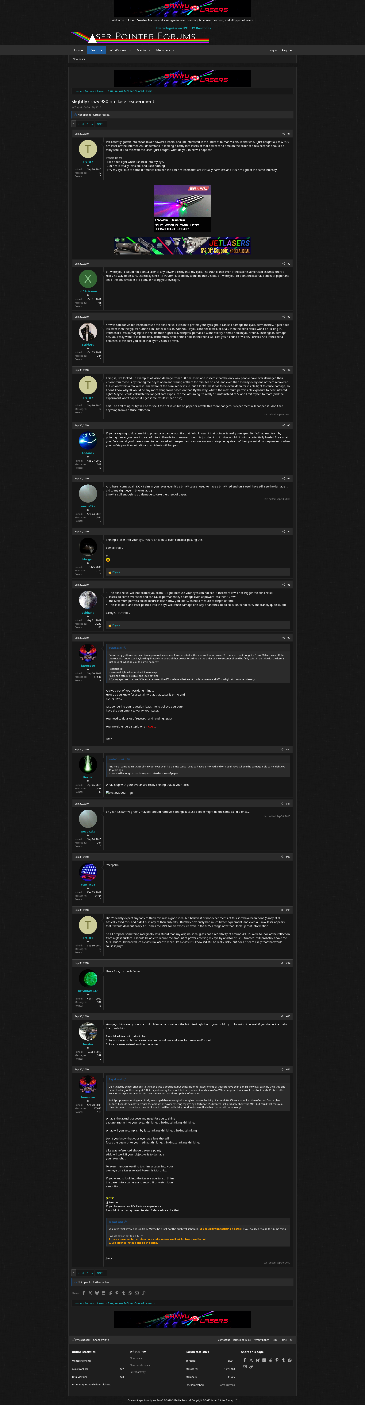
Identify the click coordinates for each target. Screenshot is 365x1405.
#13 (288, 910)
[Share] (283, 133)
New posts (79, 59)
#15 (288, 1016)
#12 (288, 857)
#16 (288, 1069)
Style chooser (82, 1339)
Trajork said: (115, 647)
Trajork (78, 107)
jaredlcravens (227, 1385)
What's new (118, 50)
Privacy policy (261, 1339)
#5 (288, 425)
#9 (288, 637)
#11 (288, 803)
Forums (96, 50)
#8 (288, 584)
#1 (288, 133)
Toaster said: (116, 1221)
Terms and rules (242, 1339)
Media (141, 50)
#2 (288, 263)
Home (78, 50)
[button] (130, 50)
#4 (288, 370)
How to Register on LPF (171, 28)
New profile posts (140, 1365)
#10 (288, 749)
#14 (288, 963)
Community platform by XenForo (159, 1400)
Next (99, 124)
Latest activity (138, 1372)
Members (163, 50)
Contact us (224, 1339)
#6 (288, 478)
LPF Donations (200, 28)
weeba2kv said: (117, 759)
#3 (288, 316)
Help (274, 1339)
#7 (288, 531)
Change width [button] (101, 1339)
